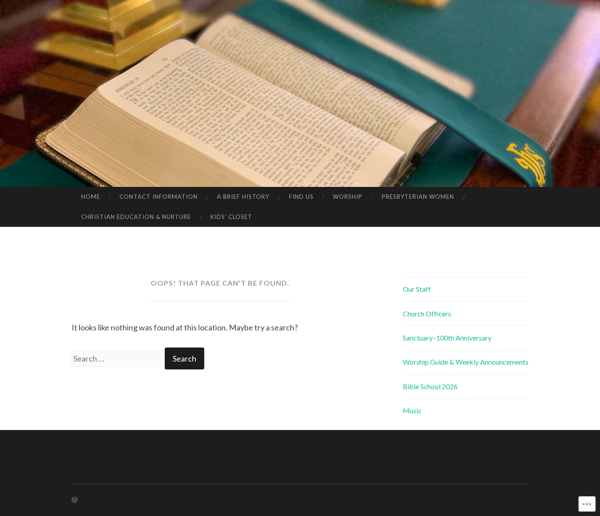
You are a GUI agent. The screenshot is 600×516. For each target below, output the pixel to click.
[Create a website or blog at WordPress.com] (75, 500)
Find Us (301, 196)
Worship (347, 196)
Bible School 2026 (430, 386)
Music (412, 410)
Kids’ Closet (231, 216)
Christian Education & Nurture (136, 216)
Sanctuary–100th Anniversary (447, 337)
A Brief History (243, 196)
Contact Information (158, 196)
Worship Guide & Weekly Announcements (465, 362)
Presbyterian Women (418, 196)
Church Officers (427, 313)
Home (90, 196)
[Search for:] (118, 358)
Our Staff (417, 289)
